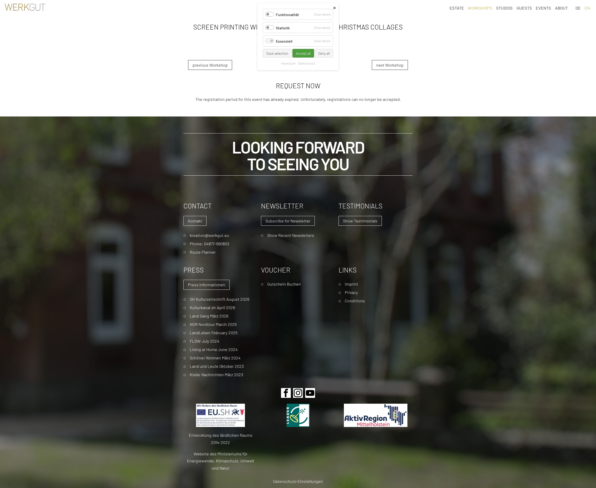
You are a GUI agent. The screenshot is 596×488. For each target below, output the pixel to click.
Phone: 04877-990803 (209, 243)
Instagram (298, 393)
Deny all (324, 53)
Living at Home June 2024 (214, 349)
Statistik (283, 27)
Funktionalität (287, 14)
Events (543, 7)
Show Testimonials (360, 220)
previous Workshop (210, 65)
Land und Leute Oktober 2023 (217, 366)
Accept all (303, 53)
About (561, 7)
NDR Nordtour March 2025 (213, 324)
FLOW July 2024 (204, 341)
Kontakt (195, 220)
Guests (524, 7)
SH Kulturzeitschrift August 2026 (219, 299)
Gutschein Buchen (284, 284)
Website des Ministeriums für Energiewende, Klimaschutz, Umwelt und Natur (220, 461)
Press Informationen (206, 284)
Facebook (286, 393)
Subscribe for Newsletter (287, 220)
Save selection (277, 53)
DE (578, 7)
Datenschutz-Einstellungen (298, 481)
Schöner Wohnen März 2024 (215, 357)
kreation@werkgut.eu (209, 235)
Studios (504, 7)
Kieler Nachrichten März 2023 (216, 374)
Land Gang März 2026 (209, 315)
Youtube (310, 393)
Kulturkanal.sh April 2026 (212, 307)
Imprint (351, 284)
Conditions (355, 300)
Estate (457, 7)
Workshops (480, 7)
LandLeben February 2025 (213, 332)
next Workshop (389, 65)
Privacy (351, 292)
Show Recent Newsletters (290, 235)
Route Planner (203, 252)
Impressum (288, 63)
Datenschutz (306, 63)
